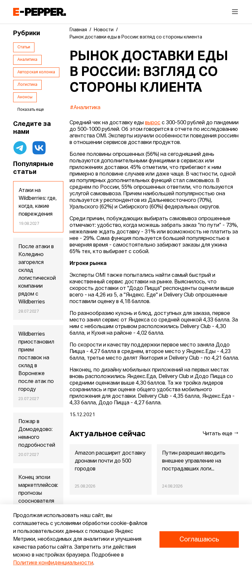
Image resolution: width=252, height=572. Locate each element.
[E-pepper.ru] (39, 12)
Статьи (23, 47)
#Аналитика (85, 107)
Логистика (27, 85)
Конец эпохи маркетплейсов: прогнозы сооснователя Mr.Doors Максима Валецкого (38, 501)
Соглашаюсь (199, 539)
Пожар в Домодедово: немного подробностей (36, 433)
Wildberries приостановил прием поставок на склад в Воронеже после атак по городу (36, 362)
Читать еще (218, 434)
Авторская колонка (36, 72)
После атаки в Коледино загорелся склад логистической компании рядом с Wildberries (37, 274)
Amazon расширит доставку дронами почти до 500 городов (110, 461)
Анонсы (24, 97)
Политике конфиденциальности (53, 563)
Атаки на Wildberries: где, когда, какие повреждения (38, 202)
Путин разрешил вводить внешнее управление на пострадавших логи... (193, 461)
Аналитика (27, 60)
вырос (152, 123)
